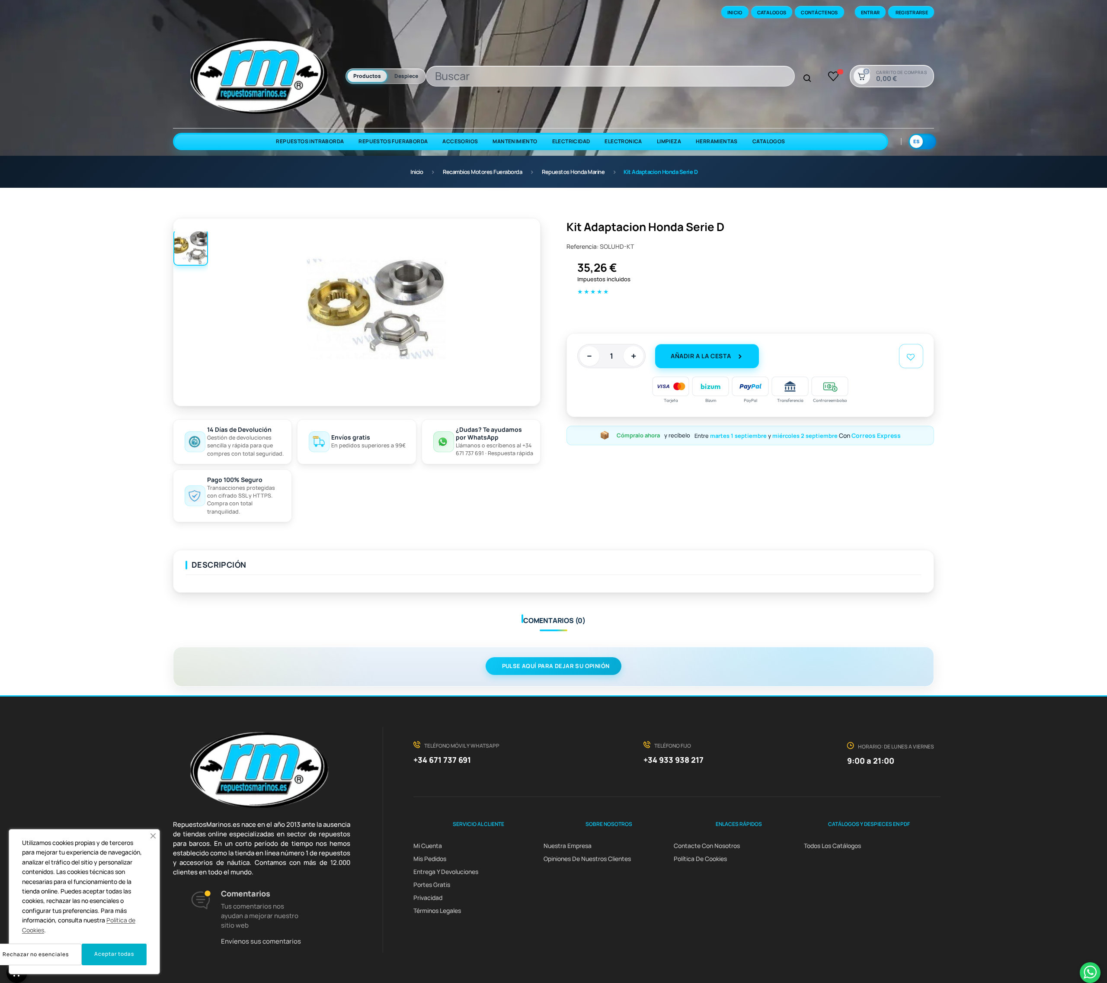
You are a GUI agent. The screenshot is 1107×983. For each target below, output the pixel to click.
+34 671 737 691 (442, 760)
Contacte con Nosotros (707, 846)
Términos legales (437, 910)
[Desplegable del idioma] (922, 141)
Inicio (734, 12)
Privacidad (427, 897)
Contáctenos (819, 12)
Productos (367, 76)
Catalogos (772, 12)
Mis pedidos (429, 859)
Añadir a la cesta (701, 356)
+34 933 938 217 (673, 760)
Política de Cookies (700, 859)
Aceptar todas (114, 953)
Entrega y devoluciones (445, 871)
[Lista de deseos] (833, 76)
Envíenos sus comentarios (261, 941)
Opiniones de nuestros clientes (587, 859)
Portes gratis (431, 884)
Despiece (406, 76)
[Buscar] (807, 78)
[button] (153, 835)
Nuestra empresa (568, 846)
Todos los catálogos (832, 846)
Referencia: (582, 246)
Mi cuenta (427, 846)
